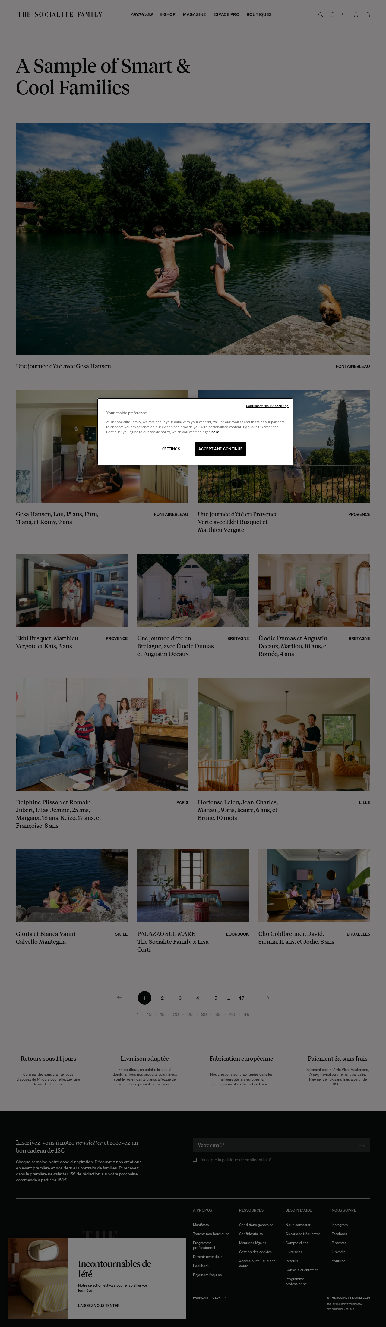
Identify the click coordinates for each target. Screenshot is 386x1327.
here (215, 432)
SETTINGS (171, 449)
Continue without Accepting (267, 406)
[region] (195, 431)
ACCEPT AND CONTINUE (220, 449)
